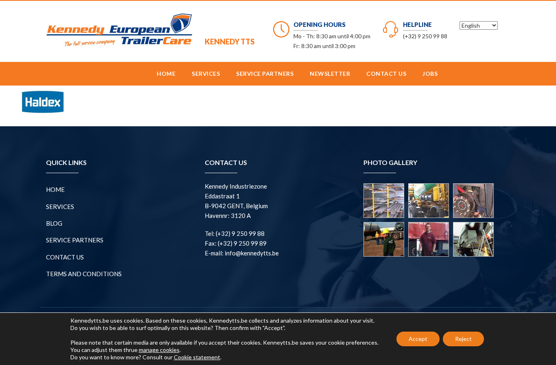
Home (166, 73)
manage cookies (159, 349)
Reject (463, 338)
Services (206, 73)
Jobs (430, 73)
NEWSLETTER (330, 73)
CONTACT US (386, 73)
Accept (418, 338)
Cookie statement (197, 357)
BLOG (54, 223)
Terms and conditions (84, 273)
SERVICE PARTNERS (264, 73)
